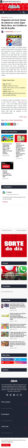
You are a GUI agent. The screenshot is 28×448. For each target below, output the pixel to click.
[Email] (14, 124)
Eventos (11, 17)
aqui (23, 102)
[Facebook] (2, 124)
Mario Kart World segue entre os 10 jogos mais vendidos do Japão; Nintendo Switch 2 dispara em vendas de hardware (12, 2)
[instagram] (17, 395)
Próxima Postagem (21, 230)
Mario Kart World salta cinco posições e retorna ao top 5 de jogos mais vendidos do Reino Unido (18, 344)
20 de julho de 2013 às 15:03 (12, 194)
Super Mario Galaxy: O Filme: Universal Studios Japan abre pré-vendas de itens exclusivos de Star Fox (18, 306)
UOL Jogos (24, 117)
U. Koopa (9, 192)
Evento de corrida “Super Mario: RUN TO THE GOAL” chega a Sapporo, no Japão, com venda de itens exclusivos (7, 148)
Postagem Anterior (6, 230)
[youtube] (14, 395)
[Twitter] (5, 124)
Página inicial (4, 17)
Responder (5, 201)
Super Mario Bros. (18, 120)
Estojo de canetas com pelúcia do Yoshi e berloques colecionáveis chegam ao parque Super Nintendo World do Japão (18, 316)
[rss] (21, 395)
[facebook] (7, 395)
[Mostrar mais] (17, 124)
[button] (24, 2)
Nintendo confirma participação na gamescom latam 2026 (7, 173)
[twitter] (10, 395)
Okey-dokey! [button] (6, 445)
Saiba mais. (10, 441)
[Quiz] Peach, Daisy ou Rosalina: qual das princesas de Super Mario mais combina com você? (18, 326)
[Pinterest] (11, 124)
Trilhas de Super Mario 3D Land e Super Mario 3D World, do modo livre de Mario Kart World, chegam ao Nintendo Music (18, 334)
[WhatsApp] (8, 124)
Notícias (11, 120)
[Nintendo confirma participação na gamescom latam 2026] (7, 165)
